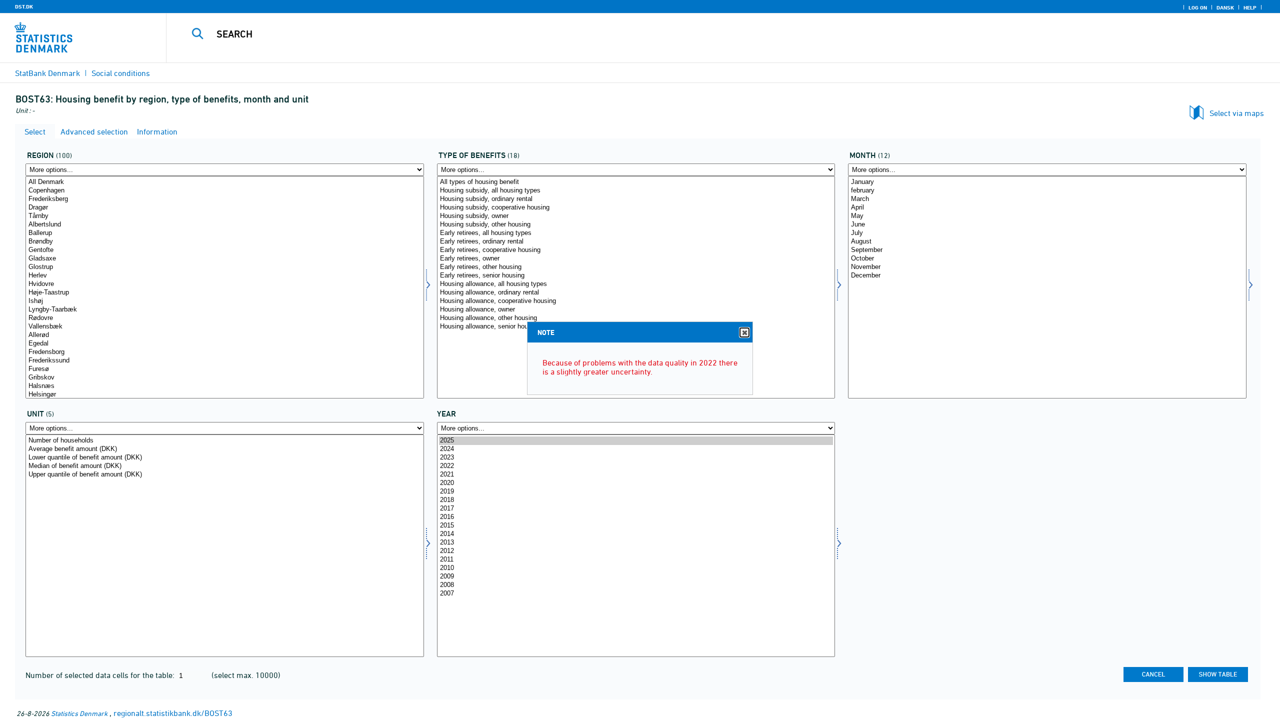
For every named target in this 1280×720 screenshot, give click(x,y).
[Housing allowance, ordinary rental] (636, 292)
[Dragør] (225, 208)
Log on (1197, 7)
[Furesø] (225, 369)
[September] (1047, 250)
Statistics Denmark (79, 713)
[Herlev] (225, 276)
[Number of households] (225, 440)
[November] (1047, 267)
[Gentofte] (225, 250)
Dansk (1225, 7)
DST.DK (24, 6)
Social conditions (121, 73)
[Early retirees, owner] (636, 258)
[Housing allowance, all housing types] (636, 284)
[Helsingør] (225, 394)
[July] (1047, 233)
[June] (1047, 224)
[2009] (636, 576)
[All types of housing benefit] (636, 182)
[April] (1047, 208)
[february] (1047, 190)
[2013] (636, 542)
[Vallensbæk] (225, 326)
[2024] (636, 449)
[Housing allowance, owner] (636, 310)
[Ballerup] (225, 233)
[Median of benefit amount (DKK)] (225, 466)
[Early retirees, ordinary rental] (636, 242)
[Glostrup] (225, 267)
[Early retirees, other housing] (636, 267)
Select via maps (1237, 113)
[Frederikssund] (225, 360)
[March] (1047, 199)
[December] (1047, 276)
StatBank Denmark (47, 73)
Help (1250, 7)
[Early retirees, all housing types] (636, 233)
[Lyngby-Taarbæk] (225, 310)
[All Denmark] (225, 182)
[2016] (636, 517)
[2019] (636, 492)
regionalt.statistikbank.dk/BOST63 (173, 713)
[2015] (636, 526)
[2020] (636, 483)
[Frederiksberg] (225, 199)
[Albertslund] (225, 224)
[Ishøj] (225, 301)
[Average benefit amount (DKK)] (225, 449)
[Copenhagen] (225, 190)
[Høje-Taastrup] (225, 292)
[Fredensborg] (225, 352)
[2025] (636, 440)
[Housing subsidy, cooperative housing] (636, 208)
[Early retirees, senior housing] (636, 276)
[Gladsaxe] (225, 258)
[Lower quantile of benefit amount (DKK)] (225, 458)
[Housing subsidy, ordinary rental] (636, 199)
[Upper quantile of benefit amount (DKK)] (225, 474)
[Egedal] (225, 344)
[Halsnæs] (225, 386)
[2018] (636, 500)
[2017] (636, 508)
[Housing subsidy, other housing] (636, 224)
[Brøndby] (225, 242)
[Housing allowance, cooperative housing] (636, 301)
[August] (1047, 242)
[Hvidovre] (225, 284)
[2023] (636, 458)
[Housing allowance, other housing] (636, 318)
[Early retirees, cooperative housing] (636, 250)
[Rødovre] (225, 318)
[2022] (636, 466)
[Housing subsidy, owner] (636, 216)
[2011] (636, 560)
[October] (1047, 258)
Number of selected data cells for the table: (101, 675)
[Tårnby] (225, 216)
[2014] (636, 534)
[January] (1047, 182)
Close (745, 333)
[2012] (636, 551)
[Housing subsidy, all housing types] (636, 190)
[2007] (636, 594)
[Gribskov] (225, 378)
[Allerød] (225, 335)
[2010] (636, 568)
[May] (1047, 216)
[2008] (636, 585)
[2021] (636, 474)
